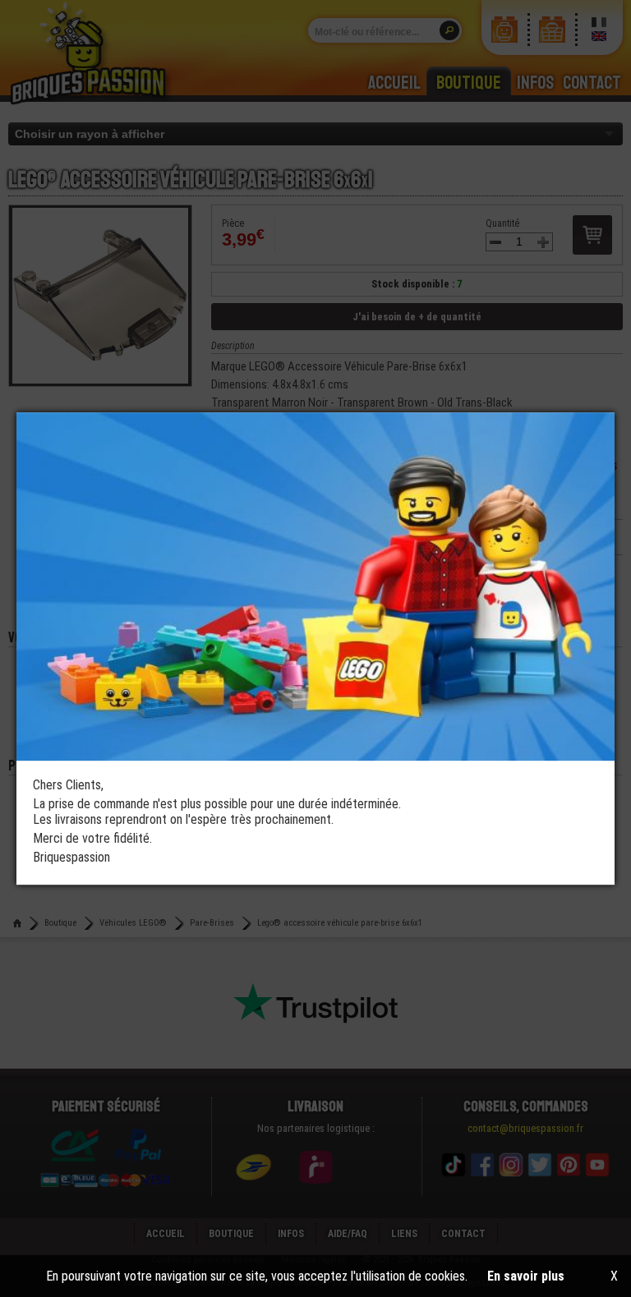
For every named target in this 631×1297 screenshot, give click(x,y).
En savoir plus (525, 1276)
